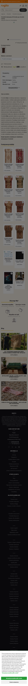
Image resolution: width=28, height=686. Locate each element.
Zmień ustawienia (14, 682)
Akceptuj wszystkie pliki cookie (14, 678)
